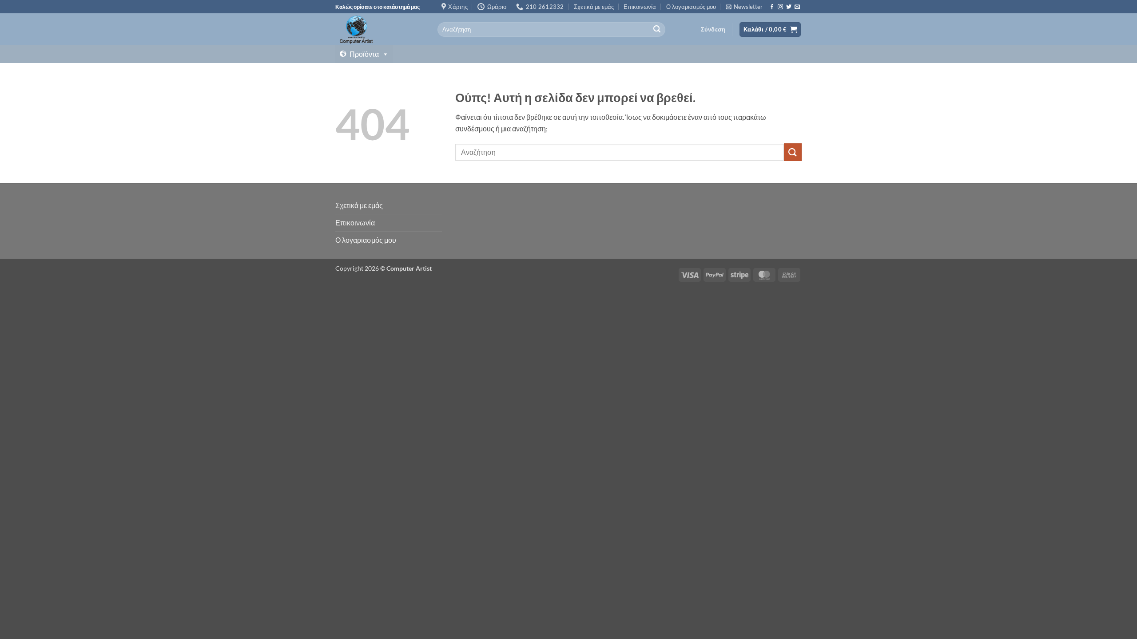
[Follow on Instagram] (780, 7)
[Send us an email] (797, 7)
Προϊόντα (364, 54)
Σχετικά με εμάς (594, 6)
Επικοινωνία (640, 6)
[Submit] (656, 29)
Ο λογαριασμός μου (691, 6)
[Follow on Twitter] (788, 7)
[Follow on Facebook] (772, 7)
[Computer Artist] (379, 29)
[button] (744, 6)
